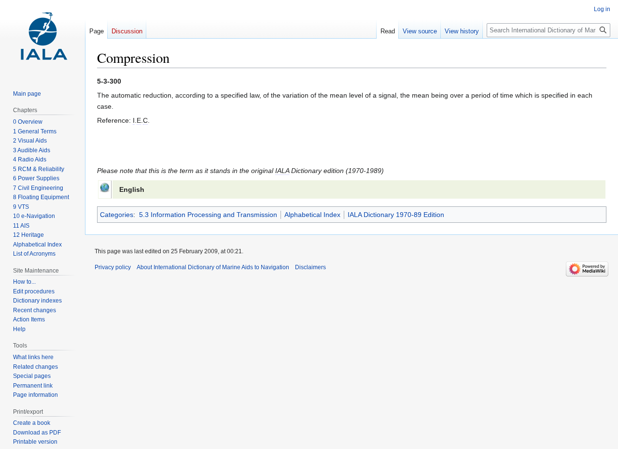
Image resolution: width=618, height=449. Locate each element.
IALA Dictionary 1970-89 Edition (396, 214)
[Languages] (104, 186)
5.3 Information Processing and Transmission (208, 214)
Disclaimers (310, 267)
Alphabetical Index (312, 214)
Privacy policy (113, 267)
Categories (116, 214)
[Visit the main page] (42, 38)
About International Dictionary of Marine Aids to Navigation (213, 267)
